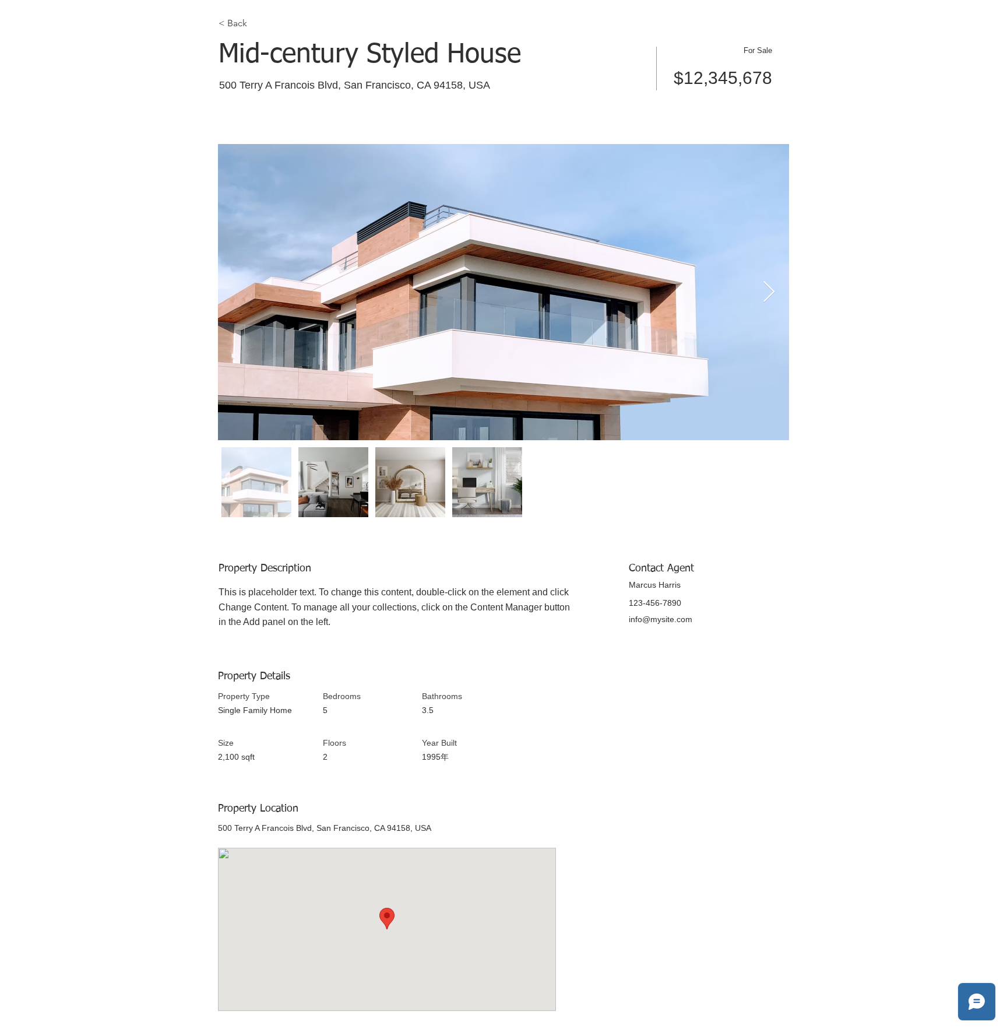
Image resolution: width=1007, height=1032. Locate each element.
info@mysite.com (660, 619)
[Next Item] (769, 292)
